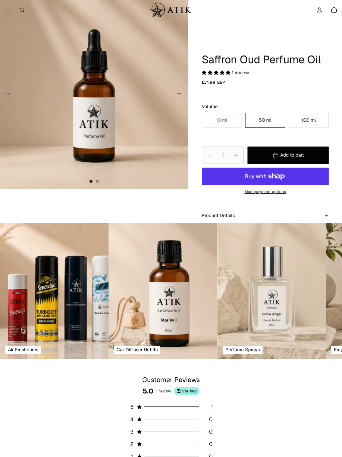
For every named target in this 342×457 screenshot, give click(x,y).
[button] (217, 73)
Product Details (218, 215)
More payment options (265, 191)
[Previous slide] (7, 94)
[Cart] (334, 10)
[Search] (22, 10)
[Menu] (7, 10)
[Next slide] (181, 94)
